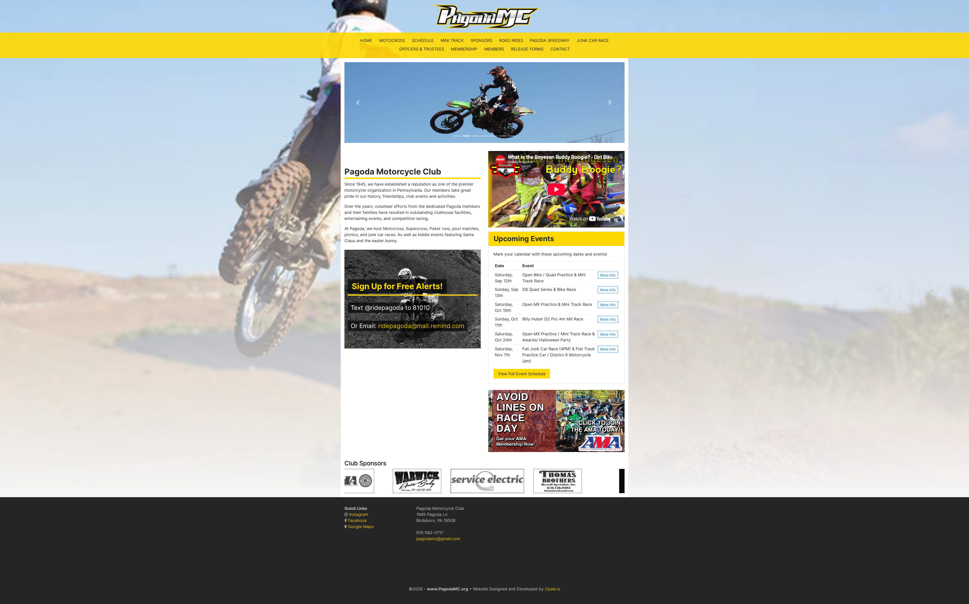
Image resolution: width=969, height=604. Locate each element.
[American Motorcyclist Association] (584, 482)
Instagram (358, 514)
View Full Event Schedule (522, 373)
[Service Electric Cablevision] (370, 482)
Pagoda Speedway (550, 40)
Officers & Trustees (421, 49)
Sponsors (481, 40)
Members (494, 49)
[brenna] (493, 482)
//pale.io (552, 588)
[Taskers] (527, 482)
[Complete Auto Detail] (484, 482)
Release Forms (527, 49)
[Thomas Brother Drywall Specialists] (441, 482)
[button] (358, 102)
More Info (608, 275)
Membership (464, 49)
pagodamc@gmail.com (438, 538)
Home (366, 40)
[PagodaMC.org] (484, 15)
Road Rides (511, 40)
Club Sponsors (365, 463)
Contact (560, 49)
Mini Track (452, 40)
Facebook (357, 520)
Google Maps (360, 526)
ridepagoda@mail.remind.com (421, 326)
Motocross (392, 40)
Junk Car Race (593, 40)
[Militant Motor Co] (474, 482)
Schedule (423, 40)
